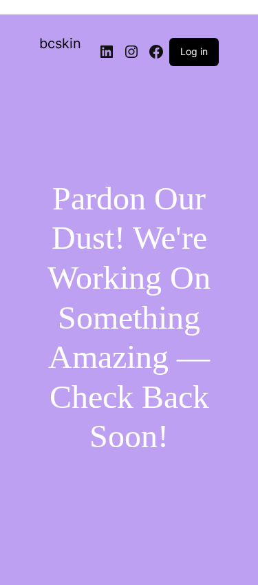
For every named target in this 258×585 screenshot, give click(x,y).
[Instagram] (131, 51)
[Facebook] (156, 51)
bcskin (60, 43)
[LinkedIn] (106, 51)
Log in (194, 51)
